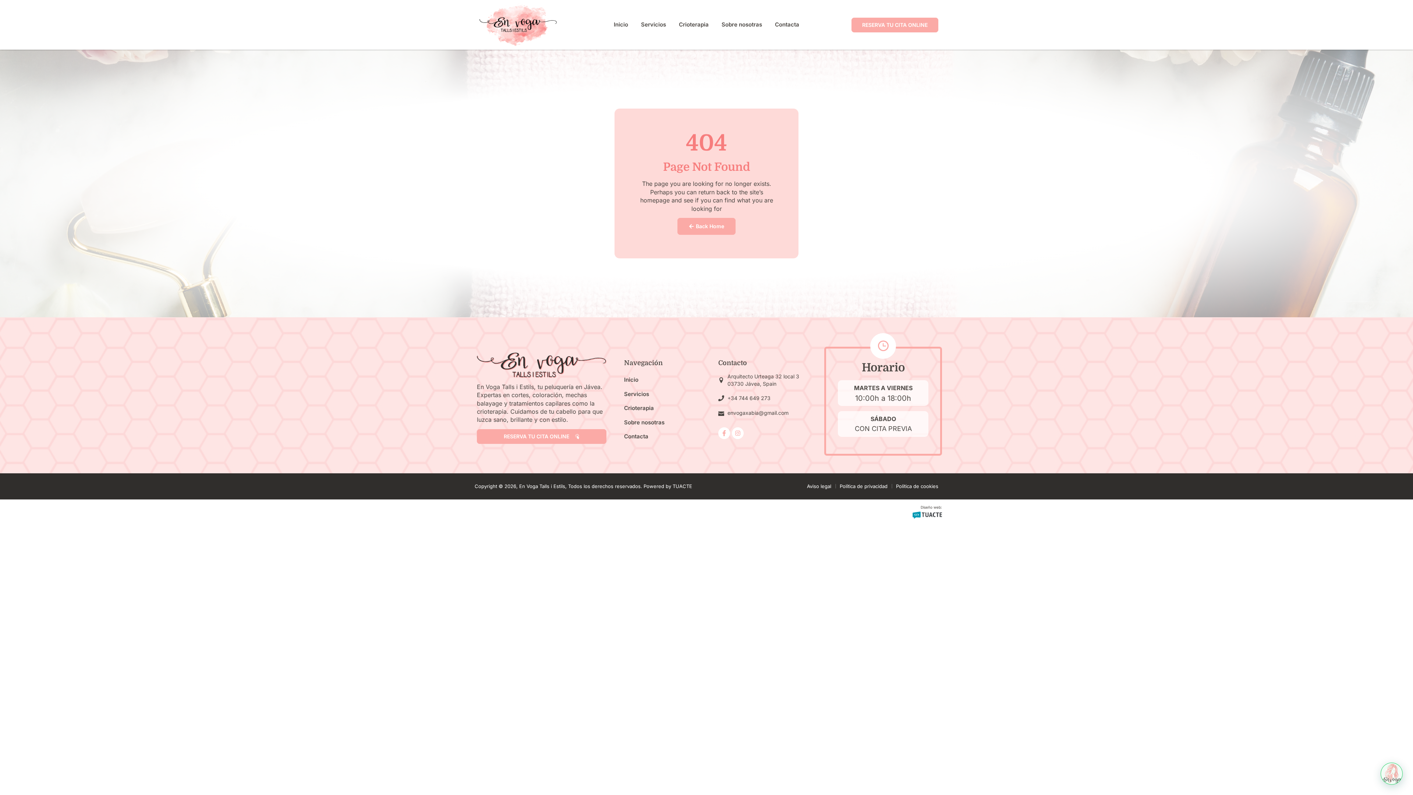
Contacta (787, 24)
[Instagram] (738, 433)
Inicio (621, 24)
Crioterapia (694, 24)
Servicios (653, 24)
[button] (1392, 774)
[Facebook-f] (724, 433)
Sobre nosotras (742, 24)
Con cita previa (883, 428)
